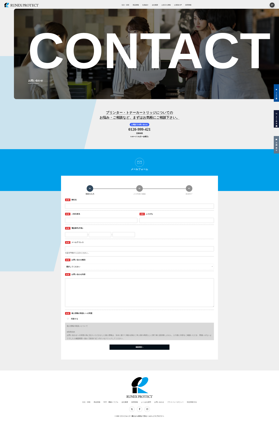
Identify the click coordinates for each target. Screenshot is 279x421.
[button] (272, 5)
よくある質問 (276, 120)
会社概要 (125, 402)
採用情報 (134, 402)
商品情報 (97, 402)
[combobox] (139, 267)
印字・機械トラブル (111, 402)
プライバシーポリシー (175, 402)
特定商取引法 (192, 402)
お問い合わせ (276, 146)
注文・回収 (86, 402)
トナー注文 (276, 94)
